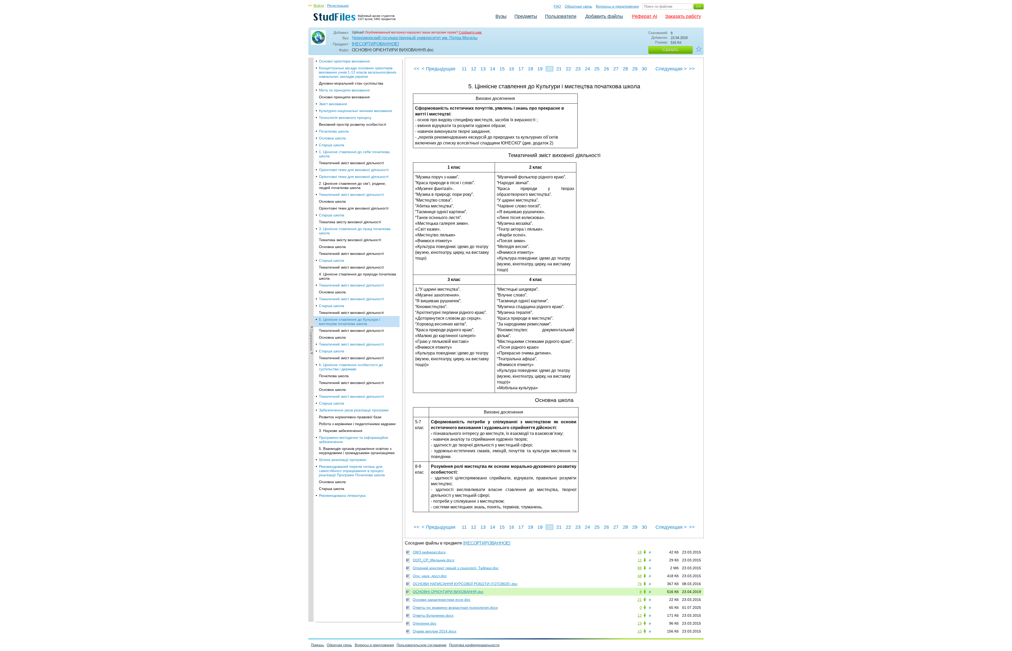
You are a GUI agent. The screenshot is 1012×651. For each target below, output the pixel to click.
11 (464, 68)
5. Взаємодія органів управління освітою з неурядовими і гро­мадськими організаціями (357, 450)
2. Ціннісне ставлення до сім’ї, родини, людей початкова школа (352, 185)
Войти (319, 5)
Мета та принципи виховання (344, 90)
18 (530, 68)
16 (511, 68)
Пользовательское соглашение (421, 645)
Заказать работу (683, 16)
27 (616, 68)
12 (473, 68)
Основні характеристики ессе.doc (441, 599)
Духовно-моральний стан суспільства (351, 83)
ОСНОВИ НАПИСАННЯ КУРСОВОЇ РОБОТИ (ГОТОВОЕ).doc (465, 584)
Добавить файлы (604, 16)
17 (521, 68)
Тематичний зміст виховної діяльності (351, 163)
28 (625, 68)
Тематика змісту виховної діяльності (350, 222)
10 (640, 631)
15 (502, 68)
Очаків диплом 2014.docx (434, 631)
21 (559, 68)
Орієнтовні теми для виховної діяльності (353, 170)
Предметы (525, 16)
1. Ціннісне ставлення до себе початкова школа (354, 154)
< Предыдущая (438, 68)
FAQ (557, 6)
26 (606, 68)
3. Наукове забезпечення (340, 431)
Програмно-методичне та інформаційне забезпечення (353, 439)
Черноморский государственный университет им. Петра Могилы (415, 38)
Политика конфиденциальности (474, 645)
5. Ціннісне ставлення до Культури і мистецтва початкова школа (349, 321)
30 (644, 68)
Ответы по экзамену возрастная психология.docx (455, 607)
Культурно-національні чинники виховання (355, 111)
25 (597, 68)
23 (578, 68)
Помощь (317, 645)
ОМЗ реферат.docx (429, 552)
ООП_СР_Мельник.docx (433, 560)
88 (640, 568)
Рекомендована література (342, 495)
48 (640, 576)
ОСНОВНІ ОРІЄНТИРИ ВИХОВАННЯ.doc (448, 592)
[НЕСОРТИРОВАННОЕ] (375, 44)
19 (540, 68)
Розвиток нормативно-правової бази (350, 417)
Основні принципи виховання (344, 97)
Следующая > (671, 68)
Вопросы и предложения (617, 6)
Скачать (670, 49)
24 (587, 68)
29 (635, 68)
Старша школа (331, 145)
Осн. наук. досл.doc (430, 576)
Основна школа (332, 138)
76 (640, 584)
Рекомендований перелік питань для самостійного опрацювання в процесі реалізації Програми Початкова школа (352, 470)
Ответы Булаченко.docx (433, 615)
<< (417, 68)
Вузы (501, 16)
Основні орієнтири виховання (344, 61)
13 (483, 68)
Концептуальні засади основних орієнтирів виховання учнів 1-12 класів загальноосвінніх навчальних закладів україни (357, 72)
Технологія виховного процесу (345, 117)
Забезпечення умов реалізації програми (353, 410)
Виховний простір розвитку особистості (352, 124)
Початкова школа (334, 131)
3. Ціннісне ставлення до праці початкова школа (355, 231)
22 (568, 68)
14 (492, 68)
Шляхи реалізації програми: (343, 460)
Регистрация (338, 5)
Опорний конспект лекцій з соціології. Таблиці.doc (456, 568)
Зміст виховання (333, 104)
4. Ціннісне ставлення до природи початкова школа (357, 276)
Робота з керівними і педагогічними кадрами (357, 424)
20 (549, 68)
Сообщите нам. (470, 32)
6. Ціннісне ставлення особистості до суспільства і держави (351, 367)
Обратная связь (578, 6)
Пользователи (560, 16)
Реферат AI (644, 16)
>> (692, 68)
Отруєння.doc (424, 623)
